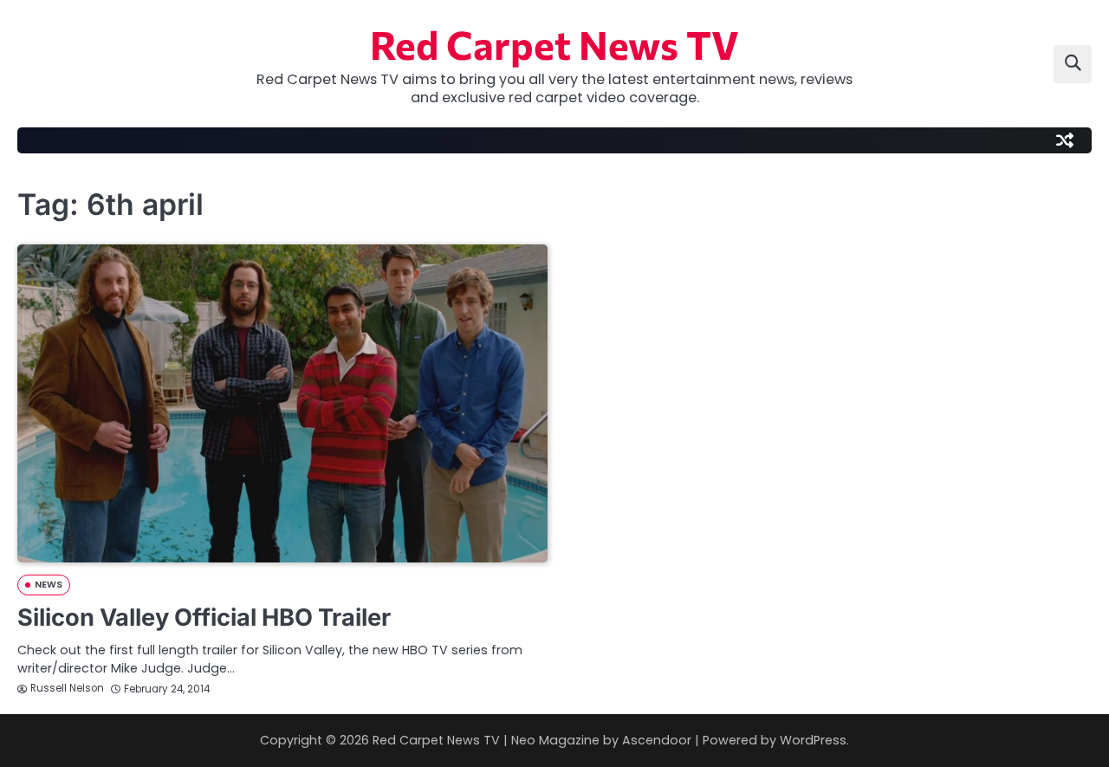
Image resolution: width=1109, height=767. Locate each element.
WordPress (813, 740)
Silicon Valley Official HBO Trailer (204, 617)
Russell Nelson (67, 688)
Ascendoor (656, 740)
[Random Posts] (1065, 140)
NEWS (48, 584)
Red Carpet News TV (554, 44)
